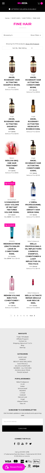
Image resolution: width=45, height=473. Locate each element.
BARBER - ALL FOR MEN (22, 368)
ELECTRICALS (22, 364)
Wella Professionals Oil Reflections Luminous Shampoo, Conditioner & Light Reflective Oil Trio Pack (33, 254)
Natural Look (22, 397)
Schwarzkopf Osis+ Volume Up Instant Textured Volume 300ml (11, 207)
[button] (22, 35)
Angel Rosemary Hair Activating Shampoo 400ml (12, 124)
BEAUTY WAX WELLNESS (22, 361)
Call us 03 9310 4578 (22, 452)
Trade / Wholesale (23, 337)
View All (22, 403)
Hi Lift (23, 384)
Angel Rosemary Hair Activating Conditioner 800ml (33, 82)
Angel (23, 399)
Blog (22, 345)
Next (31, 315)
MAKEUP (22, 359)
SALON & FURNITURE (22, 366)
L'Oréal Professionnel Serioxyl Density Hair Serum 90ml (33, 207)
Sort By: (15, 48)
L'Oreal (22, 393)
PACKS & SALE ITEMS (22, 370)
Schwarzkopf (22, 388)
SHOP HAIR (22, 357)
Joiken (22, 386)
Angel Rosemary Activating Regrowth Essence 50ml (33, 124)
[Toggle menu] (3, 3)
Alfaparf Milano (22, 401)
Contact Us (22, 341)
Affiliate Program (22, 339)
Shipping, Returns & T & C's (22, 343)
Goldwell (23, 395)
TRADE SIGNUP (22, 372)
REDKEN (22, 390)
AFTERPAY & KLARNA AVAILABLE (23, 9)
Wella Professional (22, 382)
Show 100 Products (32, 44)
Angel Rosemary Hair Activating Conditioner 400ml (33, 166)
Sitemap (22, 347)
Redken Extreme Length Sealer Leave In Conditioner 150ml (11, 249)
